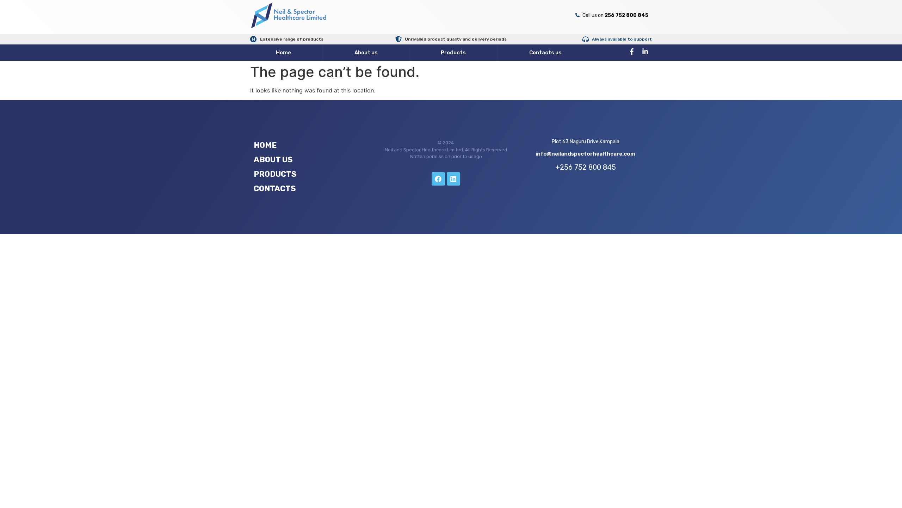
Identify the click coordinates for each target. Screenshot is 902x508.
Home (283, 52)
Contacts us (545, 52)
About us (366, 52)
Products (453, 52)
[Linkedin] (453, 179)
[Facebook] (438, 179)
